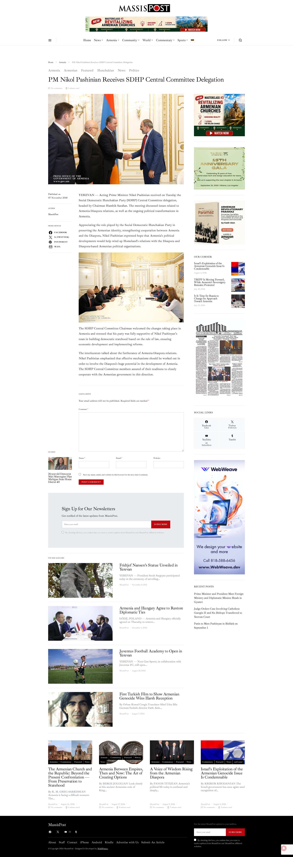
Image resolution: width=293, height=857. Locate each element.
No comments (56, 88)
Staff (62, 842)
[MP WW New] (219, 517)
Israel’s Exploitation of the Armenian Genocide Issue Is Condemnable (209, 266)
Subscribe (160, 524)
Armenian (70, 70)
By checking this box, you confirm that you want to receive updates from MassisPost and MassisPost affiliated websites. (114, 532)
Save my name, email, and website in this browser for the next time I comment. (115, 475)
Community (129, 40)
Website (156, 458)
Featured (87, 70)
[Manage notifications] (284, 848)
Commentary (164, 40)
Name (82, 458)
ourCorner (238, 762)
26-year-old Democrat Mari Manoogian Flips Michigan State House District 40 (60, 478)
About (52, 842)
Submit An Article (152, 842)
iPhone (84, 842)
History (138, 757)
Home (87, 40)
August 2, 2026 (200, 273)
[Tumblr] (76, 831)
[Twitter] (57, 831)
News (97, 40)
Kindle (109, 842)
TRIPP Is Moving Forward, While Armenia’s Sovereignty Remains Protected (209, 282)
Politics (134, 70)
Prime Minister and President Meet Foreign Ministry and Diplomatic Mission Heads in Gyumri (218, 598)
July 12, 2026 (199, 305)
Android (97, 842)
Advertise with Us (127, 842)
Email (119, 458)
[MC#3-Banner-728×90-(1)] (146, 24)
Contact (72, 842)
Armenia (111, 40)
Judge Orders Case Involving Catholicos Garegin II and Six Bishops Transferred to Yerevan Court (218, 613)
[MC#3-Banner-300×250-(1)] (219, 115)
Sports (181, 40)
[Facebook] (50, 831)
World (146, 40)
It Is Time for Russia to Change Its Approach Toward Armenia (206, 298)
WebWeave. (102, 848)
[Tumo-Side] (219, 168)
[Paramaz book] (219, 222)
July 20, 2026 (199, 289)
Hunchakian (105, 70)
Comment (83, 409)
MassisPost (53, 214)
